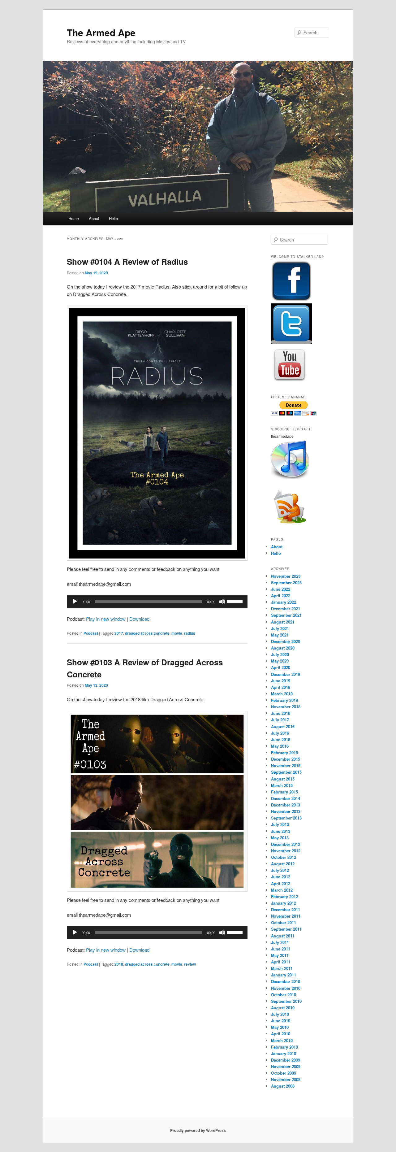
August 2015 (283, 779)
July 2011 (280, 942)
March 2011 (282, 968)
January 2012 (283, 903)
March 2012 (282, 890)
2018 (118, 964)
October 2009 (283, 1073)
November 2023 (285, 576)
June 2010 (280, 1021)
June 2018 (280, 713)
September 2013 (286, 818)
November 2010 (285, 988)
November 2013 (285, 811)
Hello (113, 218)
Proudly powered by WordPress (198, 1130)
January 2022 (283, 602)
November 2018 (285, 707)
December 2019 (285, 674)
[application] (157, 601)
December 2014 (285, 798)
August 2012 (283, 864)
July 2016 (280, 733)
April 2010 (280, 1034)
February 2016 (284, 752)
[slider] (235, 600)
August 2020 (283, 648)
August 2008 (283, 1086)
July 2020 (280, 654)
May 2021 (280, 635)
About (94, 218)
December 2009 (285, 1060)
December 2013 (285, 805)
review (190, 964)
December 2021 (285, 608)
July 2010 (280, 1014)
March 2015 (282, 785)
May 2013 (280, 838)
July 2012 (280, 870)
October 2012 (283, 857)
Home (73, 218)
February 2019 (284, 700)
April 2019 (280, 687)
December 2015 (285, 759)
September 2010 (286, 1001)
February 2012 (284, 896)
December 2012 (285, 844)
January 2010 (283, 1053)
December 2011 (285, 909)
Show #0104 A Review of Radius (127, 261)
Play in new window (106, 618)
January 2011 (283, 975)
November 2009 (285, 1066)
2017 (118, 633)
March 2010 (282, 1040)
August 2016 (283, 726)
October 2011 (283, 922)
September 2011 (286, 929)
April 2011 (280, 962)
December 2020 (285, 641)
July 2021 (280, 628)
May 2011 (280, 955)
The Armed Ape (101, 32)
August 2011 (283, 936)
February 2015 (284, 792)
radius (189, 633)
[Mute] (222, 601)
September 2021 (286, 615)
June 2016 (280, 739)
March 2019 (282, 694)
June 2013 (280, 831)
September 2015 (286, 772)
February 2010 (284, 1047)
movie (176, 633)
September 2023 (286, 582)
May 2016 (280, 746)
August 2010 (283, 1008)
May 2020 (280, 661)
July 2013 (280, 824)
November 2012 (285, 851)
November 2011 (285, 916)
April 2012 (280, 883)
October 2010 (283, 995)
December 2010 (285, 981)
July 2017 (280, 720)
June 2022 (280, 589)
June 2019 (280, 681)
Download (139, 618)
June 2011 (280, 949)
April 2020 (280, 667)
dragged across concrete (147, 633)
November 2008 (285, 1079)
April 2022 (280, 595)
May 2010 (280, 1027)
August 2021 (283, 622)
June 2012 (280, 877)
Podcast (91, 633)
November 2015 (285, 765)
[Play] (75, 601)
